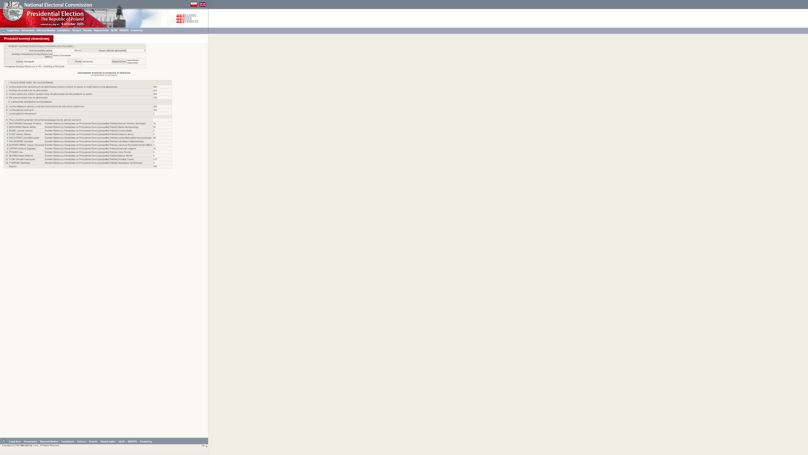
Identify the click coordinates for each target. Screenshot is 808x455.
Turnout (76, 30)
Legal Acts (13, 30)
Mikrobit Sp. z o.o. (30, 445)
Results (87, 30)
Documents (28, 30)
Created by (137, 30)
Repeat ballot (101, 30)
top (203, 445)
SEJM (114, 30)
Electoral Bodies (46, 30)
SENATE (124, 30)
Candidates (63, 30)
